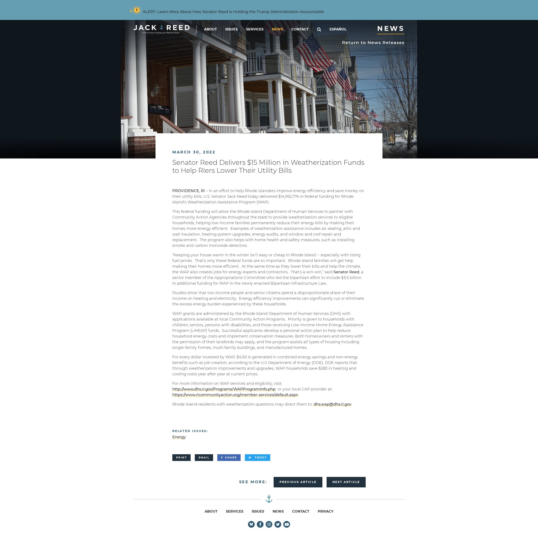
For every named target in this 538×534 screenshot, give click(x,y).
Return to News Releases (373, 42)
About (210, 29)
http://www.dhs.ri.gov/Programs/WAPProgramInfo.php (224, 389)
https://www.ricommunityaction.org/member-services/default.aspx (235, 395)
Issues (231, 29)
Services (255, 29)
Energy (179, 437)
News (277, 29)
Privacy (326, 511)
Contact (300, 29)
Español (338, 29)
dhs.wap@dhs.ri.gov (332, 404)
